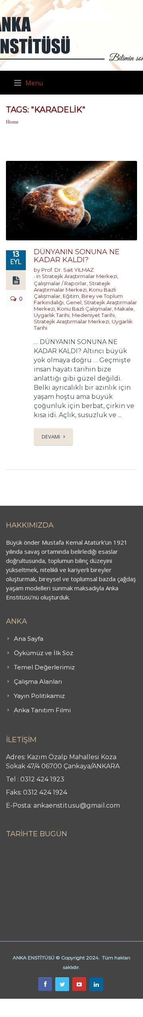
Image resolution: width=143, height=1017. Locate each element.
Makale (123, 308)
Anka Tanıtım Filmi (42, 710)
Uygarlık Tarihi (52, 315)
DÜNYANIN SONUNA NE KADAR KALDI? (77, 255)
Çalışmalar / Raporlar (60, 283)
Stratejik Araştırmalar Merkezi (79, 276)
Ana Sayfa (28, 638)
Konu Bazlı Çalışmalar (84, 308)
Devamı (51, 436)
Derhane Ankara (81, 1003)
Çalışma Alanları (38, 681)
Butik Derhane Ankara (29, 1003)
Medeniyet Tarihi (93, 315)
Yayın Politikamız (39, 696)
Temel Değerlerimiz (44, 667)
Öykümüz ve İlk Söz (43, 653)
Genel (73, 302)
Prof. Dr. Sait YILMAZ (67, 270)
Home (12, 122)
